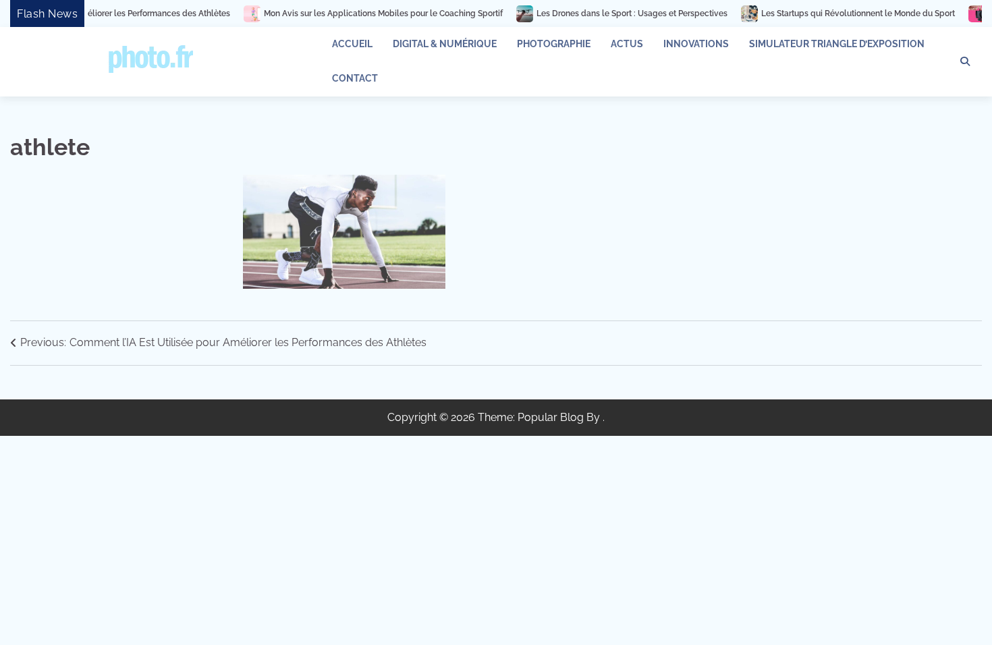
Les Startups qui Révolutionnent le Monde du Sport (841, 13)
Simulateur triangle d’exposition (837, 43)
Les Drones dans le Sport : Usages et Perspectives (615, 13)
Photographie (553, 43)
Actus (627, 43)
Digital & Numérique (445, 43)
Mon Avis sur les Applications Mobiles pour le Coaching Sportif (366, 13)
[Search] (965, 61)
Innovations (696, 43)
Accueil (352, 43)
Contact (355, 78)
